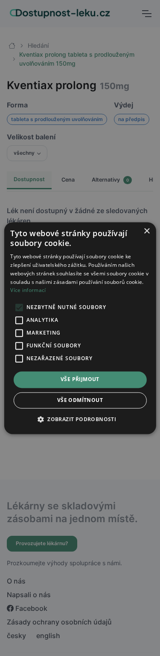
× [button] (146, 231)
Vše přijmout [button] (80, 379)
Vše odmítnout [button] (80, 400)
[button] (80, 419)
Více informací (28, 290)
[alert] (80, 328)
